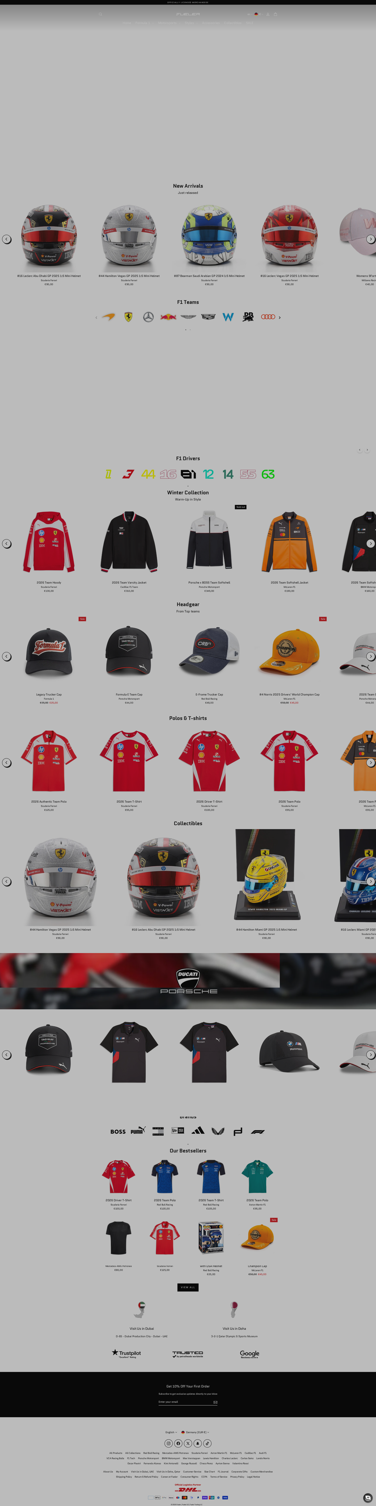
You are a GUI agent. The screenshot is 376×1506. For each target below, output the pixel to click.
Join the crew (282, 1488)
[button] (368, 1498)
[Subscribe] (309, 1476)
